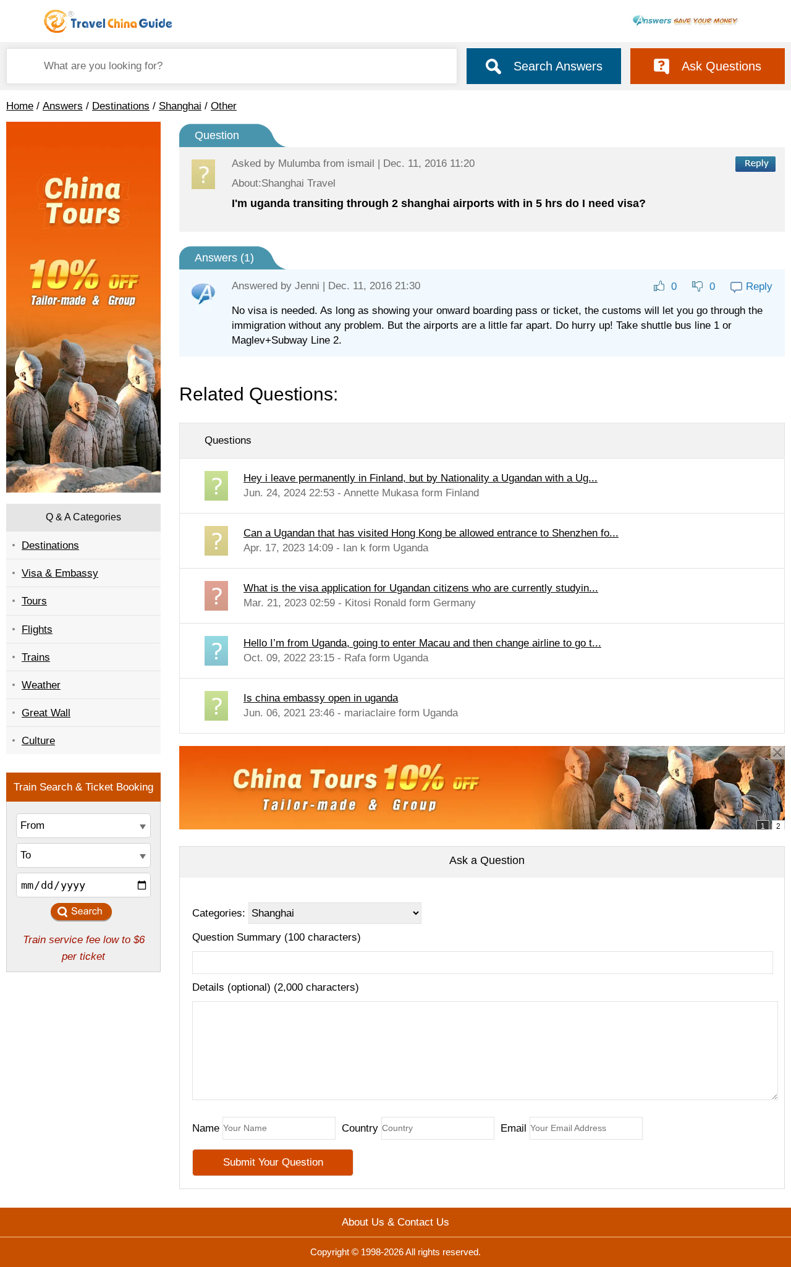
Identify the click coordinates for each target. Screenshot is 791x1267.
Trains (36, 657)
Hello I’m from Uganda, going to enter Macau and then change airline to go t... (422, 643)
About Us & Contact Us (395, 1222)
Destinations (121, 106)
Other (224, 106)
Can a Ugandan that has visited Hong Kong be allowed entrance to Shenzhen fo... (431, 533)
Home (19, 106)
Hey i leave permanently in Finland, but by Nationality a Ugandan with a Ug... (420, 478)
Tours (34, 601)
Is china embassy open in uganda (320, 698)
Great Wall (46, 713)
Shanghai (180, 106)
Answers (63, 106)
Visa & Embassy (60, 573)
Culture (38, 741)
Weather (41, 685)
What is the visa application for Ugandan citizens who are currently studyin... (420, 588)
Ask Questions (721, 66)
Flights (37, 629)
